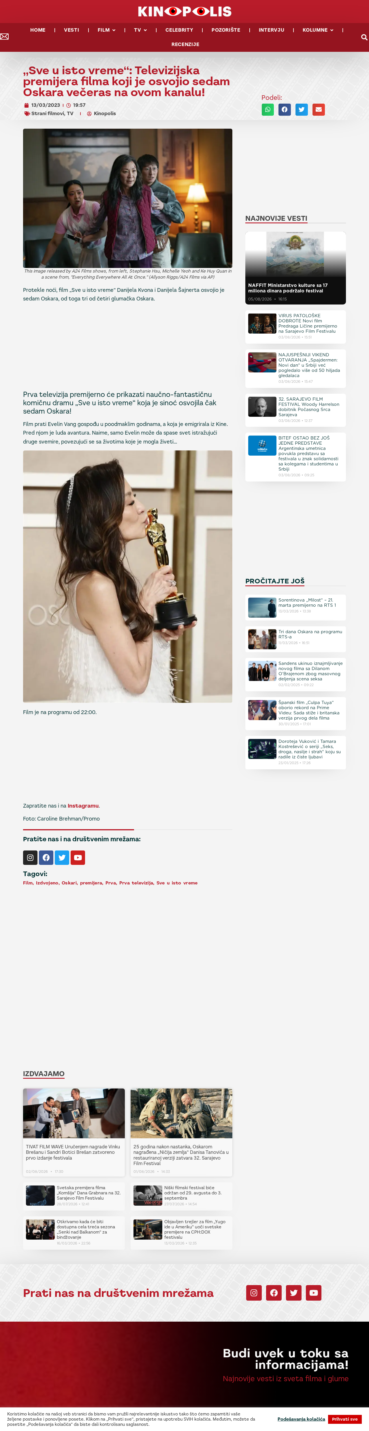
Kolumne (315, 30)
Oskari (69, 883)
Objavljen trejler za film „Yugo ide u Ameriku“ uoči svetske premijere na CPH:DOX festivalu (194, 1229)
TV (137, 30)
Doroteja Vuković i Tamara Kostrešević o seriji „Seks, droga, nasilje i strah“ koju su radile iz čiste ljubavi (309, 749)
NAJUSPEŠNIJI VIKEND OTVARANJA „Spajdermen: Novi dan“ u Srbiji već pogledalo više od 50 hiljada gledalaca (309, 365)
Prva (111, 883)
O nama (296, 1416)
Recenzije (185, 44)
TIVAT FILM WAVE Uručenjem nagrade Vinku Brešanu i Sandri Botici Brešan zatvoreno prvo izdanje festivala (73, 1152)
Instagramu (83, 805)
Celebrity (179, 30)
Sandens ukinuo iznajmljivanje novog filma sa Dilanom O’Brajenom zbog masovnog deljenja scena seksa (310, 671)
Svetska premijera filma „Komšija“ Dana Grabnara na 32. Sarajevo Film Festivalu (89, 1193)
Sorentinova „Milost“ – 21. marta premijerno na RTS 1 (307, 602)
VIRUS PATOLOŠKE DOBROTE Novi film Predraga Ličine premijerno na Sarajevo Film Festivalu (307, 323)
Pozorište (226, 30)
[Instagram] (30, 857)
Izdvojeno (47, 883)
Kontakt (270, 1416)
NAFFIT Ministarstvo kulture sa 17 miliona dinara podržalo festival (288, 288)
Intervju (272, 30)
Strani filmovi (47, 114)
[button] (268, 110)
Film (104, 30)
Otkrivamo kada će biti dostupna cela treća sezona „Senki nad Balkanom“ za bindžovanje (86, 1229)
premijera (91, 883)
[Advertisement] (127, 347)
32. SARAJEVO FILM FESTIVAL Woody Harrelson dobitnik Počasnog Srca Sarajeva (308, 407)
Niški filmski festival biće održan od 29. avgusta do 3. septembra (193, 1193)
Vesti (71, 30)
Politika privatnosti (283, 1422)
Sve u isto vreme (177, 883)
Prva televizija (136, 883)
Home (38, 30)
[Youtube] (78, 857)
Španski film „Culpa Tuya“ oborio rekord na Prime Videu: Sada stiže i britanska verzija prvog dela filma (309, 710)
